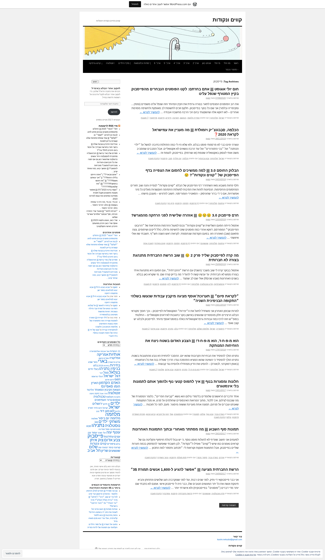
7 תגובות (144, 118)
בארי (102, 361)
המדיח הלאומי (193, 118)
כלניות (117, 411)
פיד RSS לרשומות (108, 125)
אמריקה (102, 354)
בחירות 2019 (104, 365)
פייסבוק (161, 118)
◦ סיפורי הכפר (231, 69)
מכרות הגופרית (138, 414)
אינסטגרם (178, 414)
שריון (104, 450)
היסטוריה (220, 329)
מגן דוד (104, 411)
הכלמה (185, 158)
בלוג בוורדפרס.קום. (152, 548)
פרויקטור (153, 118)
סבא (88, 426)
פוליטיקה (214, 118)
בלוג (176, 329)
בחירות (115, 365)
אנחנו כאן (206, 63)
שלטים (161, 369)
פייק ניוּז (171, 203)
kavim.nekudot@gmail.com (229, 539)
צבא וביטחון (204, 158)
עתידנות (109, 436)
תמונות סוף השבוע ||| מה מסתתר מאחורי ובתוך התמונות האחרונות (185, 429)
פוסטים (163, 284)
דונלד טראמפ (97, 376)
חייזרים (168, 118)
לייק (169, 284)
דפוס (117, 379)
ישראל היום (103, 408)
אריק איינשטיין (114, 362)
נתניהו (170, 329)
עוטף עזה (113, 432)
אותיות (114, 354)
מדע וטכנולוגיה (206, 284)
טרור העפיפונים (103, 399)
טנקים (116, 400)
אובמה (103, 351)
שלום (93, 447)
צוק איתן (97, 440)
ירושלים (97, 403)
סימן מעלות (182, 457)
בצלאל (114, 372)
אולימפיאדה (95, 351)
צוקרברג (166, 493)
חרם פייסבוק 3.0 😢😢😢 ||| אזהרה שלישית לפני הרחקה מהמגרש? (185, 215)
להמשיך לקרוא (150, 112)
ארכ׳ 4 (177, 63)
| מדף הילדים (124, 63)
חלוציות (117, 397)
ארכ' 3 (186, 63)
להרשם (114, 112)
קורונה (117, 447)
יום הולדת (177, 158)
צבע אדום (155, 329)
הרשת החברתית (185, 493)
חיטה (96, 393)
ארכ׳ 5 (167, 63)
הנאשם (183, 118)
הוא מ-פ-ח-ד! (194, 369)
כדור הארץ (93, 408)
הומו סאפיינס (110, 386)
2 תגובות (145, 329)
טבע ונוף (209, 414)
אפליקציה (114, 358)
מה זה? (227, 63)
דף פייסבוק (194, 203)
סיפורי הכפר (202, 457)
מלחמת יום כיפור (109, 418)
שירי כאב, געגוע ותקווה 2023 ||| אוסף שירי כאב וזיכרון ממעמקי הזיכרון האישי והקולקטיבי (104, 223)
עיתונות (221, 203)
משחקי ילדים (109, 421)
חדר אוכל (103, 394)
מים (97, 411)
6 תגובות (147, 284)
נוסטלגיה (112, 425)
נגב (96, 421)
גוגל (171, 414)
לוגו (112, 411)
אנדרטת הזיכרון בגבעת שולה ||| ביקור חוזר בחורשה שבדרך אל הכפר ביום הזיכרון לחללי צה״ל (102, 147)
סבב (170, 158)
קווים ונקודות (227, 19)
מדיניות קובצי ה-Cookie (245, 555)
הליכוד (90, 389)
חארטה (175, 118)
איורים (221, 457)
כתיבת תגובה (153, 158)
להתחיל (135, 4)
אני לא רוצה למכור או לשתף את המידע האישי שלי (119, 548)
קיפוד (111, 447)
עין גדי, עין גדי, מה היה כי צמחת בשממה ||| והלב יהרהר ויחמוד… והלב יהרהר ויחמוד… (103, 205)
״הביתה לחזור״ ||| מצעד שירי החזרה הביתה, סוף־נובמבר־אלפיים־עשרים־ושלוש (101, 214)
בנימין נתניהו (109, 369)
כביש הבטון (151, 414)
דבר (101, 373)
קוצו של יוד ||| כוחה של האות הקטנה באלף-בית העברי (102, 333)
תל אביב (94, 450)
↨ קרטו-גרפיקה (96, 63)
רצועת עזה (103, 447)
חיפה (92, 393)
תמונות (196, 414)
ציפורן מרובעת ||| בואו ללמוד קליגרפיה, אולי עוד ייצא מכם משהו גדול (103, 518)
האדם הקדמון (109, 383)
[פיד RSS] (119, 125)
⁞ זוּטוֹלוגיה (110, 63)
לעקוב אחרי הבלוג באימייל (106, 88)
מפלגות (94, 418)
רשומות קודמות (229, 505)
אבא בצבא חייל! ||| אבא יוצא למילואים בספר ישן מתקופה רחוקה (103, 290)
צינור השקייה (162, 457)
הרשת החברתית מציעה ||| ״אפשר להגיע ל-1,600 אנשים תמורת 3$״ (185, 469)
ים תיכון (106, 404)
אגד (107, 351)
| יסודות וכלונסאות (142, 63)
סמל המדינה (104, 429)
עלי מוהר (102, 432)
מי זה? (217, 63)
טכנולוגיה (99, 396)
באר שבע (92, 362)
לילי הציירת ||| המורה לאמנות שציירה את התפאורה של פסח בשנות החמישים (103, 320)
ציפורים (111, 443)
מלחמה (112, 414)
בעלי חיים (93, 369)
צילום (229, 417)
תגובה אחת (148, 243)
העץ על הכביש (163, 414)
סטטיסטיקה (115, 429)
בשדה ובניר (219, 414)
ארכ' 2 (196, 63)
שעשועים (204, 243)
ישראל (221, 118)
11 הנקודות (115, 351)
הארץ (95, 383)
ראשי (236, 63)
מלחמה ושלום (203, 329)
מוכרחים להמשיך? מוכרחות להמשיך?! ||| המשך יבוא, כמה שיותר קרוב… (102, 168)
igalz (208, 98)
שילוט (202, 414)
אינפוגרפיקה (219, 284)
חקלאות (110, 397)
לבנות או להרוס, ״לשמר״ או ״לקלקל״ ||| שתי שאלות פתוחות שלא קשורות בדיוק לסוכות (101, 138)
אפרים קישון (104, 358)
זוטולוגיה (114, 393)
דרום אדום (109, 380)
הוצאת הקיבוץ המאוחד (107, 389)
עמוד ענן (92, 432)
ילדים (115, 403)
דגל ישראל (112, 376)
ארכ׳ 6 (157, 63)
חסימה (186, 203)
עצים (117, 436)
